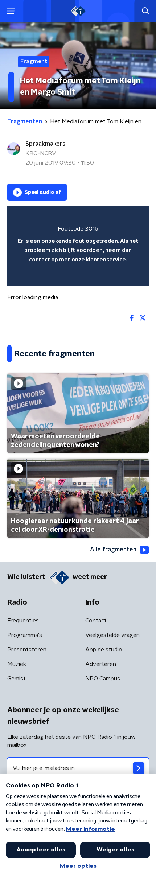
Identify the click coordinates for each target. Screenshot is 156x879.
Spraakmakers (45, 144)
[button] (11, 11)
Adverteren (100, 664)
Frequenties (23, 620)
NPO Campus (102, 678)
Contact (96, 620)
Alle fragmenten (113, 549)
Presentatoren (26, 649)
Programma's (24, 635)
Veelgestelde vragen (112, 635)
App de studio (103, 649)
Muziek (16, 664)
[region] (78, 246)
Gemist (16, 678)
